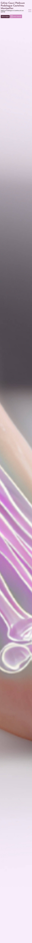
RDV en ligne (5, 16)
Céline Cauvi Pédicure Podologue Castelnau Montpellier (13, 6)
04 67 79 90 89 (16, 16)
